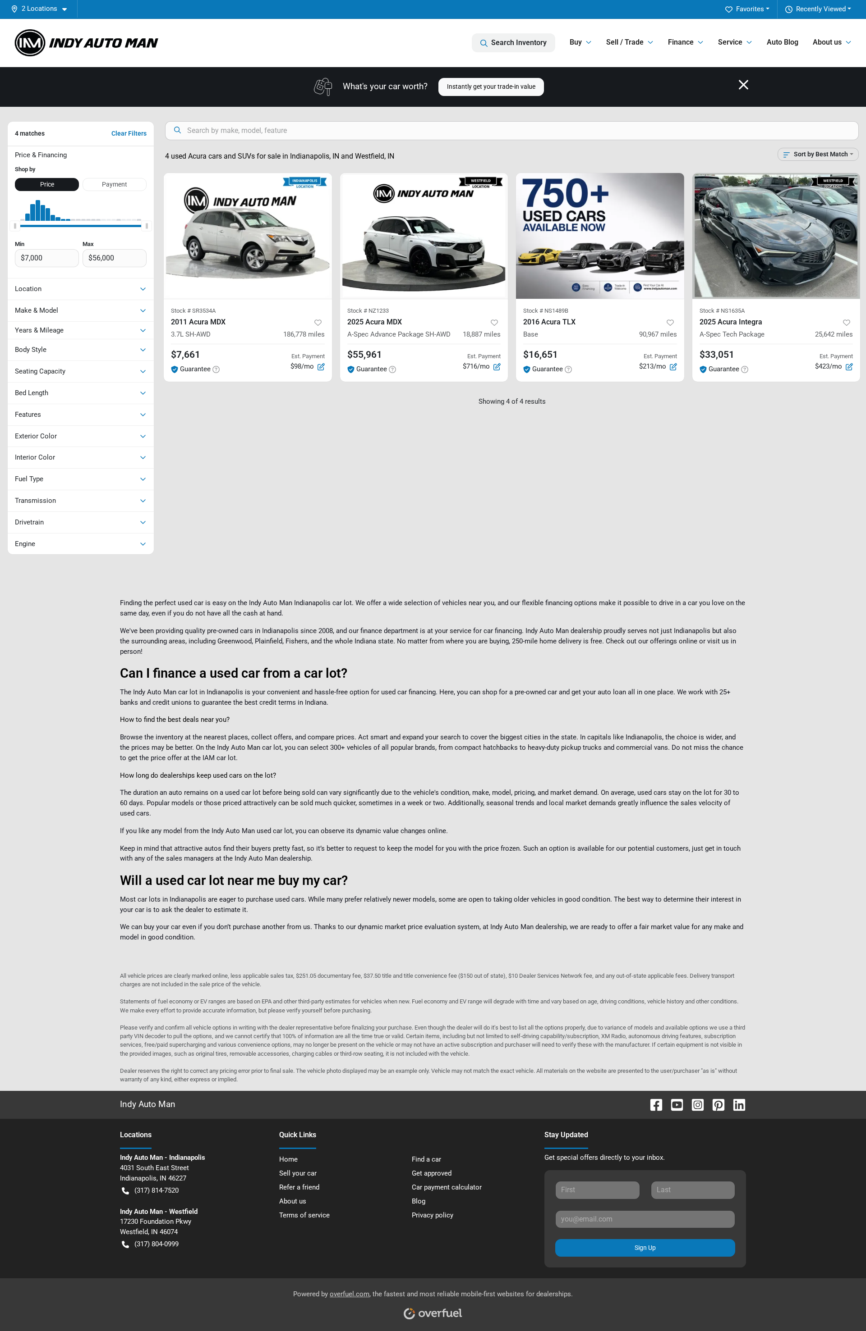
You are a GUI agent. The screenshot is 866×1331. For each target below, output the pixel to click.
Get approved (431, 1173)
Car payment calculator (447, 1187)
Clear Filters (129, 133)
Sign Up (645, 1247)
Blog (418, 1201)
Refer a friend (299, 1187)
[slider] (14, 226)
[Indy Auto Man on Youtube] (673, 1104)
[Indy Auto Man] (86, 42)
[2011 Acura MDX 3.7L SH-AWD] (248, 236)
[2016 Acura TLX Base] (600, 236)
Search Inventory (519, 42)
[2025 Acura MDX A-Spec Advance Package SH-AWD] (424, 236)
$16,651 (540, 354)
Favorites (750, 9)
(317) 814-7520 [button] (156, 1190)
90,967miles (658, 334)
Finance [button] (681, 42)
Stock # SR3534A (193, 310)
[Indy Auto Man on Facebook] (652, 1104)
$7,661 (185, 354)
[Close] (743, 84)
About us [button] (827, 42)
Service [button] (730, 42)
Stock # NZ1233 (368, 310)
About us (292, 1201)
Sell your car (298, 1173)
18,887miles (482, 334)
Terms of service (304, 1215)
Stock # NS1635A (722, 310)
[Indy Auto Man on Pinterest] (715, 1104)
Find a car (426, 1159)
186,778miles (304, 334)
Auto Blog (782, 42)
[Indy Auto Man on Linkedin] (735, 1104)
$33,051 (717, 354)
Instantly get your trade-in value (491, 86)
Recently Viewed (821, 9)
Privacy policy (432, 1215)
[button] (42, 9)
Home (288, 1159)
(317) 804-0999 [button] (156, 1244)
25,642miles (834, 334)
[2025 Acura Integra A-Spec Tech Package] (776, 236)
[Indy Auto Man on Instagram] (694, 1104)
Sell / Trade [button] (625, 42)
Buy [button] (576, 42)
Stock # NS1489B (545, 310)
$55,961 (364, 354)
